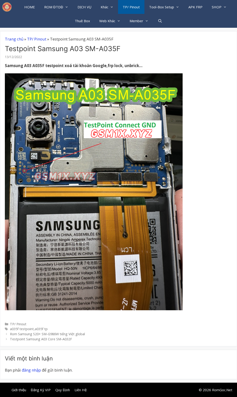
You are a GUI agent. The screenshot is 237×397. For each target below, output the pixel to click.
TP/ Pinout (131, 7)
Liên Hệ (81, 390)
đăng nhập (31, 370)
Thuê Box (82, 21)
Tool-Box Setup (161, 7)
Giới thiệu (19, 390)
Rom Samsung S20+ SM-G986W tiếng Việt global (47, 334)
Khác (104, 7)
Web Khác (107, 21)
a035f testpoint (22, 329)
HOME (29, 7)
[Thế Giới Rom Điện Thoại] (7, 7)
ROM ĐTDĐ (53, 7)
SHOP (216, 7)
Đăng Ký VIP (41, 390)
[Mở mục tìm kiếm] (160, 21)
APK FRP (195, 7)
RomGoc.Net (222, 390)
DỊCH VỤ (84, 7)
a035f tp (41, 329)
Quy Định (62, 390)
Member (136, 21)
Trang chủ (14, 39)
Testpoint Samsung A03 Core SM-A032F (41, 339)
